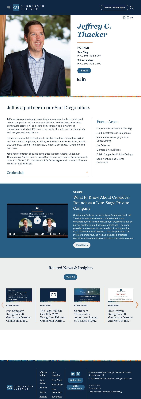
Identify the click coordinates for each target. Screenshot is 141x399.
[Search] (131, 7)
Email (84, 70)
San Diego (83, 52)
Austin (43, 392)
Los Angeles (56, 374)
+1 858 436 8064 (90, 55)
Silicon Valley (85, 60)
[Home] (28, 7)
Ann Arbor (42, 381)
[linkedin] (73, 374)
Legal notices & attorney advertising (105, 391)
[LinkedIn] (84, 79)
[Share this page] (131, 18)
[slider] (23, 234)
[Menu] (8, 7)
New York (57, 380)
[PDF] (128, 17)
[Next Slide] (136, 305)
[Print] (124, 18)
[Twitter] (78, 374)
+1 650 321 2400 (90, 63)
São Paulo (57, 396)
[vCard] (79, 79)
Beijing (43, 396)
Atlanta (43, 387)
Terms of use (94, 385)
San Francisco (57, 391)
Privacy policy (95, 388)
